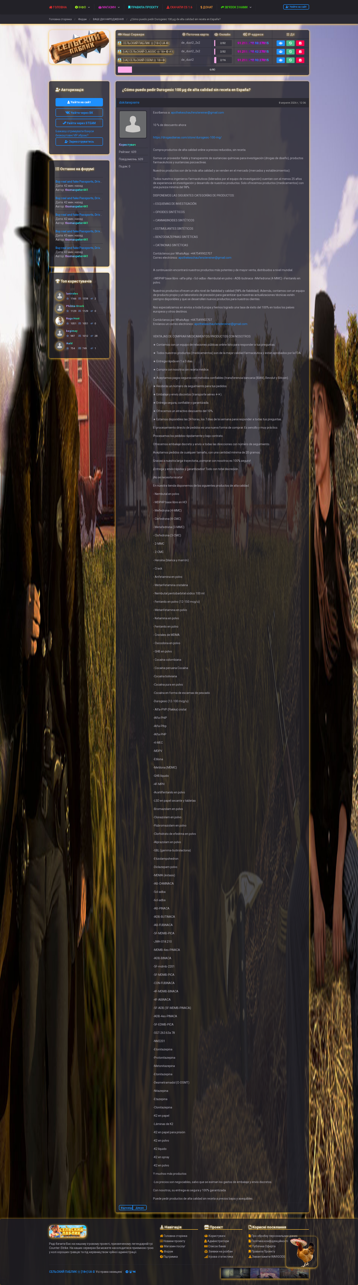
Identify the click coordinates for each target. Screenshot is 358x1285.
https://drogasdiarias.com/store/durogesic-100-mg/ (187, 137)
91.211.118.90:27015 (253, 60)
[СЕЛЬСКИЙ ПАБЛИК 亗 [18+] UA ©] (79, 47)
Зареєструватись (81, 141)
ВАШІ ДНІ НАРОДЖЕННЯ (108, 19)
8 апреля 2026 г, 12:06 (292, 102)
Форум (82, 19)
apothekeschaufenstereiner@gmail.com (197, 112)
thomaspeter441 (76, 190)
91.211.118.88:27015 (253, 43)
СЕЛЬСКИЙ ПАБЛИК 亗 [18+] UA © (72, 1271)
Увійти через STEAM (81, 123)
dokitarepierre (129, 102)
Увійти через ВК (81, 112)
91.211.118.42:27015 (253, 51)
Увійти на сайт (298, 6)
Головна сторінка (60, 19)
